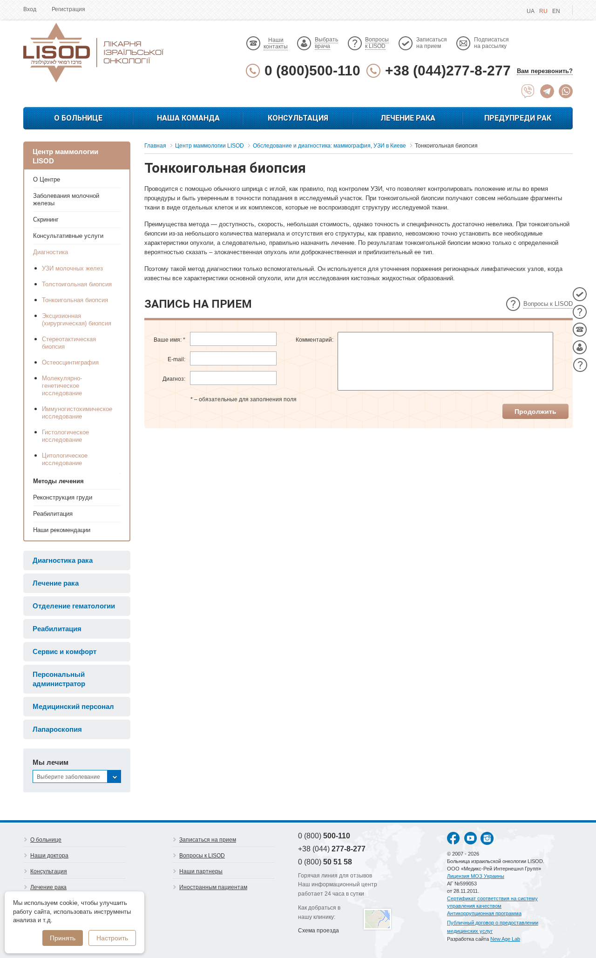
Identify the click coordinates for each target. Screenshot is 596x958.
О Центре (46, 179)
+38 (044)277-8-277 (448, 70)
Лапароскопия (57, 729)
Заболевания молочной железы (66, 199)
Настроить (112, 938)
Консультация (298, 118)
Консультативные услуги (68, 235)
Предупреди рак (517, 118)
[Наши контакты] (580, 330)
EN (556, 11)
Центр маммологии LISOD (65, 156)
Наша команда (188, 118)
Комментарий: (314, 340)
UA (531, 11)
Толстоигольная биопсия (77, 284)
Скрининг (46, 219)
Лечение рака (407, 118)
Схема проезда (318, 930)
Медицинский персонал (73, 706)
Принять (62, 938)
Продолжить (535, 411)
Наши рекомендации (61, 529)
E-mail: (176, 359)
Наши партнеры (201, 871)
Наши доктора (49, 855)
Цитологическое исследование (65, 459)
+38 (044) (332, 849)
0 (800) (324, 836)
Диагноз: (174, 379)
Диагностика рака (63, 560)
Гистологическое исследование (65, 436)
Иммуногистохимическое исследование (77, 412)
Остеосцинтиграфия (70, 362)
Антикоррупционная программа (484, 913)
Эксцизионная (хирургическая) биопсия (76, 319)
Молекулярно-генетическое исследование (62, 386)
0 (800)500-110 (312, 70)
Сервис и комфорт (64, 651)
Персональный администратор (59, 679)
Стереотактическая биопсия (69, 343)
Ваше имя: (169, 340)
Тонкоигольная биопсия (75, 300)
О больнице (78, 118)
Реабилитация (53, 513)
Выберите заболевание (68, 777)
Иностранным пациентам (213, 887)
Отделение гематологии (74, 606)
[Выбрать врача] (580, 347)
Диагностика (50, 252)
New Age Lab (505, 939)
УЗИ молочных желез (72, 268)
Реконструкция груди (62, 497)
